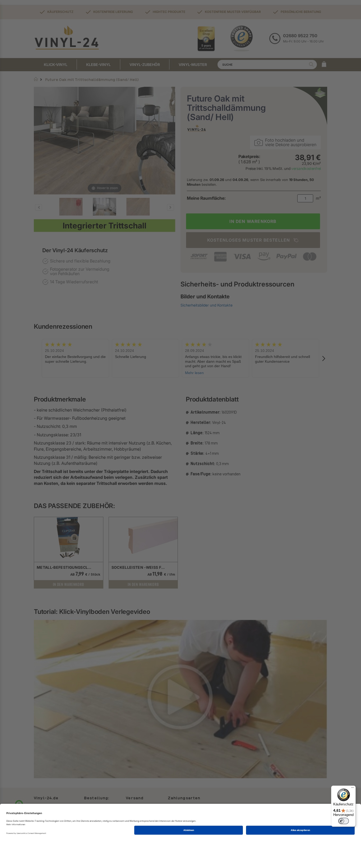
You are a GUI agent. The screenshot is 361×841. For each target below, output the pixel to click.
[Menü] (352, 789)
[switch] (343, 821)
